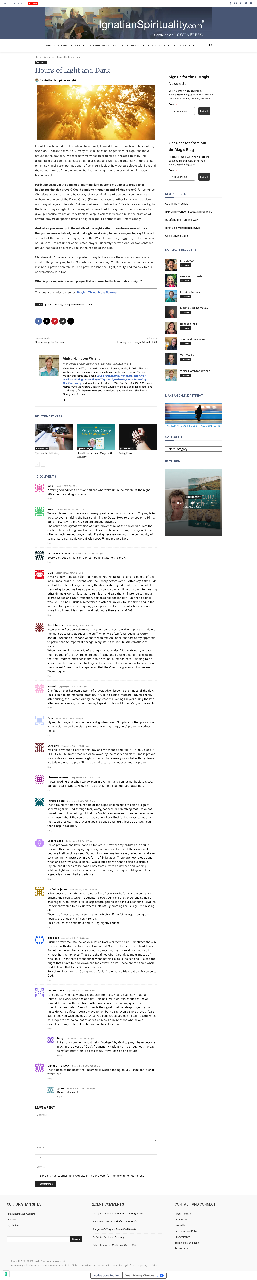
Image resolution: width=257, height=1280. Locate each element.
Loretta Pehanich (191, 292)
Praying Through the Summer (97, 292)
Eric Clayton (187, 260)
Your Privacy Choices (139, 1275)
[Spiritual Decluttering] (54, 437)
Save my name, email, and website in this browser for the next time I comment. (92, 1175)
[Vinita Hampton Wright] (37, 80)
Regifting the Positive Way (181, 219)
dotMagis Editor (193, 507)
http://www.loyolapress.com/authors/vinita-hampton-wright (97, 363)
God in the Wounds (176, 203)
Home (38, 57)
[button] (211, 46)
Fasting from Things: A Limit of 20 (137, 342)
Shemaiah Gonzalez (192, 339)
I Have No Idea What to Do (194, 502)
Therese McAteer (58, 777)
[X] (240, 3)
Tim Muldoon (188, 355)
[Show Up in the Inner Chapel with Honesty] (96, 437)
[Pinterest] (54, 321)
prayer (48, 304)
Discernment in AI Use (124, 1245)
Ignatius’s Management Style (183, 227)
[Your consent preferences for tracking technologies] (6, 1274)
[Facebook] (230, 3)
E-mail (173, 104)
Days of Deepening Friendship (114, 375)
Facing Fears (125, 453)
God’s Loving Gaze (176, 236)
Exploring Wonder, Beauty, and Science (188, 211)
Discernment (42, 449)
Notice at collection (106, 1275)
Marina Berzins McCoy (194, 308)
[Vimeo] (245, 3)
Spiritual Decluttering (47, 453)
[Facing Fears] (138, 437)
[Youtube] (251, 3)
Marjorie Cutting (102, 1229)
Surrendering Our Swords (49, 342)
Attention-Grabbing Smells (129, 1213)
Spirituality (49, 57)
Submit (204, 110)
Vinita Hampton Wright (60, 80)
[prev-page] (37, 464)
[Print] (62, 321)
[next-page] (43, 464)
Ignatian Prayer (85, 449)
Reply (49, 498)
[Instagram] (235, 3)
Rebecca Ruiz (188, 323)
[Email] (70, 321)
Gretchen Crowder (192, 276)
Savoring (119, 1237)
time (90, 304)
